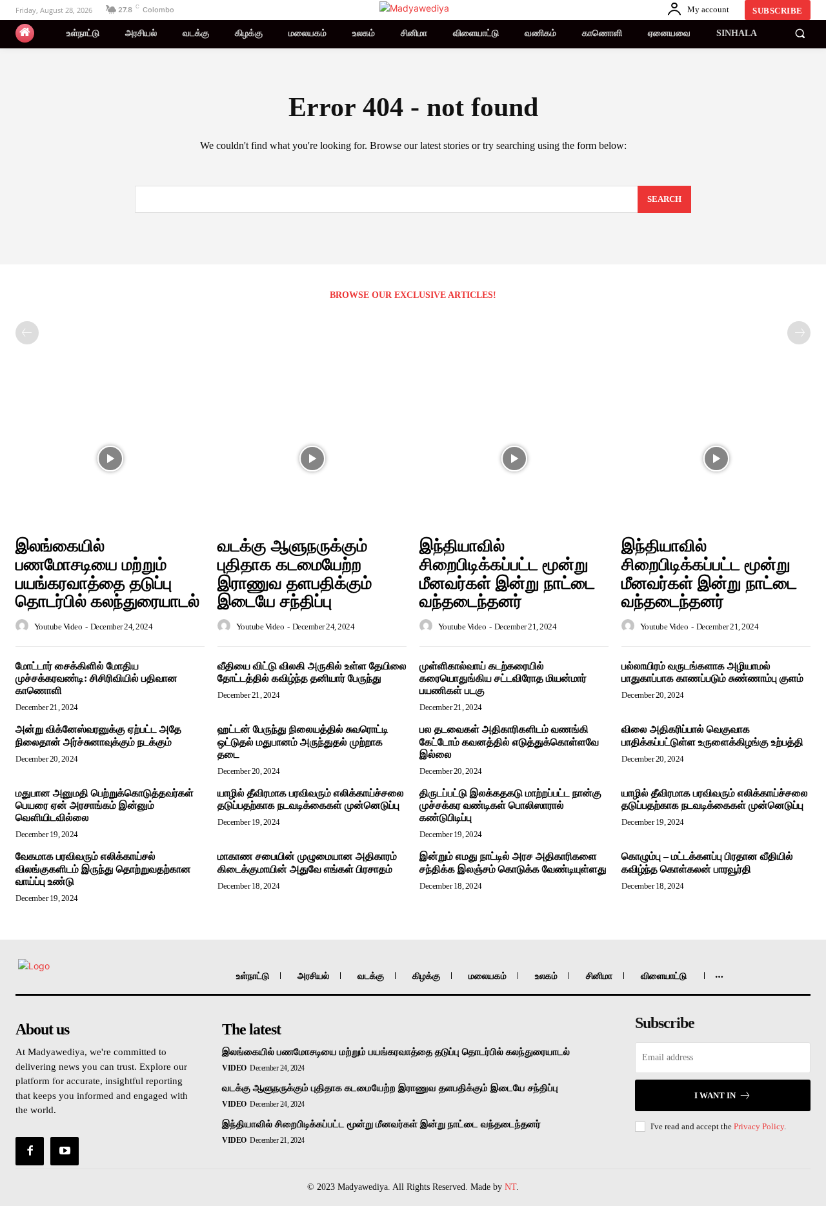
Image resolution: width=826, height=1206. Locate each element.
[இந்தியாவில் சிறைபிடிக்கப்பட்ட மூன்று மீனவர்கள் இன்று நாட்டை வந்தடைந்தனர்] (514, 458)
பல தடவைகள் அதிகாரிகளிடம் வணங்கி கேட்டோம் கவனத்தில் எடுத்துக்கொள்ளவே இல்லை (509, 741)
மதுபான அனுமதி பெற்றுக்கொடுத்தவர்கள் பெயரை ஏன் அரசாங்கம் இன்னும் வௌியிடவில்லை (104, 805)
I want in (715, 1095)
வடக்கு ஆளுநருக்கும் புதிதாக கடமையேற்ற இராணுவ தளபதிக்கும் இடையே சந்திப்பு (294, 574)
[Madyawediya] (415, 8)
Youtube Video (58, 626)
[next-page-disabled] (799, 332)
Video (234, 1068)
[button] (800, 33)
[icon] (24, 33)
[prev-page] (27, 332)
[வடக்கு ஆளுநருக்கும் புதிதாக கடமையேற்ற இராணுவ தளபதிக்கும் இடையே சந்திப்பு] (312, 458)
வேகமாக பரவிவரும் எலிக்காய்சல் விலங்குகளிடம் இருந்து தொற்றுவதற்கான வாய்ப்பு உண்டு (103, 868)
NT (510, 1187)
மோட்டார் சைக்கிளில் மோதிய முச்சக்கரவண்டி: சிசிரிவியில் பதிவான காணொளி (96, 678)
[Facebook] (29, 1151)
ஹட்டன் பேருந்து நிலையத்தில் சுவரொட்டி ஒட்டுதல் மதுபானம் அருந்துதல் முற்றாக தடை (302, 741)
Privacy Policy (759, 1126)
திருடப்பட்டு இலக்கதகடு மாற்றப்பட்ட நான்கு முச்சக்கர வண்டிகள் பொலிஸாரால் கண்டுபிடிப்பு (510, 805)
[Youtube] (64, 1151)
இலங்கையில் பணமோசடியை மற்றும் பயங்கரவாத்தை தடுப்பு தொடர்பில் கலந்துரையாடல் (107, 574)
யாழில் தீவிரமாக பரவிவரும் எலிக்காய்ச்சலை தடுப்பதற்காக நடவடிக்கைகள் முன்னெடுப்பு (310, 799)
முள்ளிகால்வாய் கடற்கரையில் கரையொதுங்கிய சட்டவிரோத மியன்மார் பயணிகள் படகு (503, 678)
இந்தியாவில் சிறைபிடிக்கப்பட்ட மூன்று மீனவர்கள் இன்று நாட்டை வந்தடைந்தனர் (507, 574)
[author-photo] (23, 626)
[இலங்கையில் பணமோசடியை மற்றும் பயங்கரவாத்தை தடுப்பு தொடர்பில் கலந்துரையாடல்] (110, 458)
